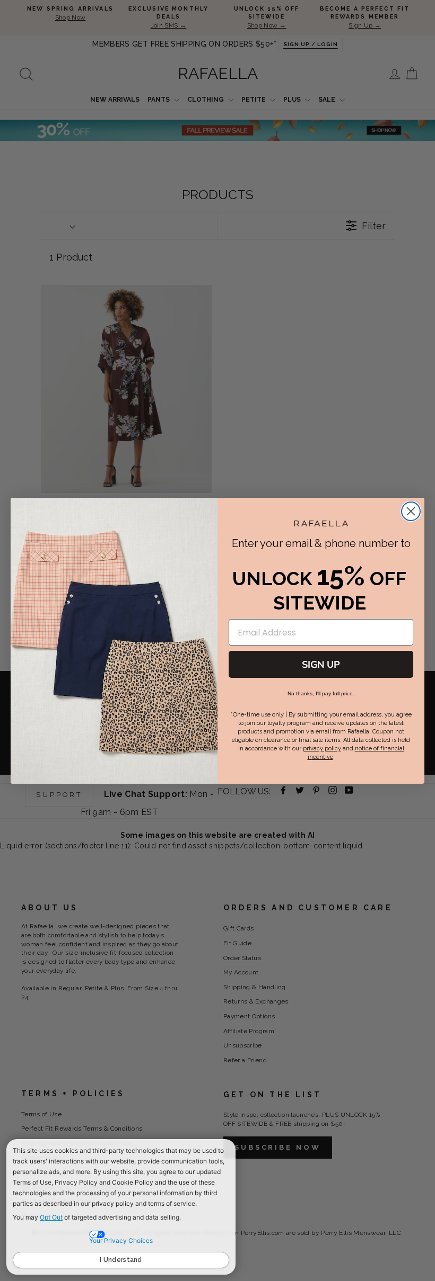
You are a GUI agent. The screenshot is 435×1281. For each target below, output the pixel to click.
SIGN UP (321, 664)
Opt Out (51, 1217)
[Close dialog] (411, 511)
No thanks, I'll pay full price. (321, 693)
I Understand (121, 1260)
